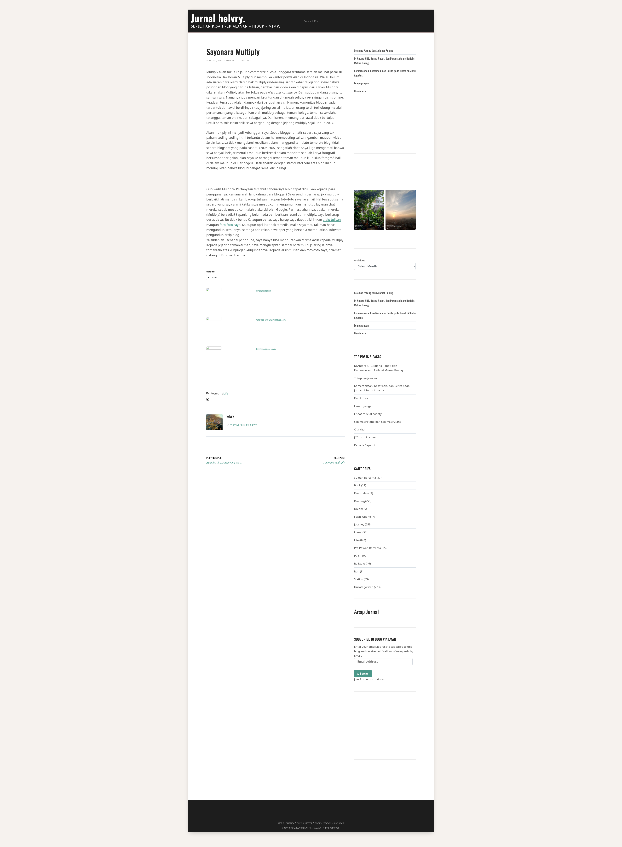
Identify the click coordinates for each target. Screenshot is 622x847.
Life (225, 393)
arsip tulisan (332, 220)
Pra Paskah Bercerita (367, 548)
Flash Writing (362, 516)
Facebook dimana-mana (266, 349)
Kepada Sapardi (364, 445)
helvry (243, 424)
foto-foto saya (230, 225)
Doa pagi (360, 501)
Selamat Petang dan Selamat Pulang (373, 50)
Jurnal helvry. (218, 18)
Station (358, 579)
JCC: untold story (365, 437)
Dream (358, 509)
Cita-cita (359, 429)
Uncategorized (363, 587)
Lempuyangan (361, 83)
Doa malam (361, 493)
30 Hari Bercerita (365, 477)
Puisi (357, 556)
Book (357, 485)
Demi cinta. (360, 91)
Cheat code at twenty (368, 414)
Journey (359, 524)
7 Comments (245, 60)
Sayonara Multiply (263, 290)
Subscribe (362, 673)
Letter (358, 532)
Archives (359, 260)
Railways (359, 563)
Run (356, 571)
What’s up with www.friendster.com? (271, 319)
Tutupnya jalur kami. (367, 378)
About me (311, 21)
